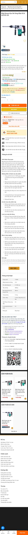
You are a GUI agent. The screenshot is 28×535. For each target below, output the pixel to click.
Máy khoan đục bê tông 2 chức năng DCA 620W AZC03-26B (20, 392)
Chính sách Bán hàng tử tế (7, 462)
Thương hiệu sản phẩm (6, 502)
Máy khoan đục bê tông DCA (14, 7)
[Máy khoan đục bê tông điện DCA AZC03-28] (7, 414)
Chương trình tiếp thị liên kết (7, 450)
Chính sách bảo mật (5, 456)
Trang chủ (3, 7)
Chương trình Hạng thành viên (8, 482)
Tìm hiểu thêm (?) (5, 95)
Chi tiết (24, 71)
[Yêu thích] (18, 2)
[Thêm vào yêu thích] (24, 40)
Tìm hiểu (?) (11, 85)
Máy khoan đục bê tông (9, 59)
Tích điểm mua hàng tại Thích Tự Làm (10, 480)
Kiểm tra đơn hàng (5, 444)
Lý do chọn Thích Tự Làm (7, 448)
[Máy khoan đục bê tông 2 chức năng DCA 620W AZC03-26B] (20, 383)
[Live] (22, 2)
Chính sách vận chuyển (6, 458)
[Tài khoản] (25, 2)
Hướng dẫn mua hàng (6, 472)
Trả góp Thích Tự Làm (6, 446)
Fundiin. (13, 92)
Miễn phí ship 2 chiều (5, 460)
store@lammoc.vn (11, 328)
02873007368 (12, 133)
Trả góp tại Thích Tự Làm (7, 476)
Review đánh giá (4, 494)
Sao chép (5, 123)
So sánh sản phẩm (5, 498)
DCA (9, 60)
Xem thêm (13, 268)
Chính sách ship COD (6, 464)
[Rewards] (3, 528)
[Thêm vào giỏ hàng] (12, 399)
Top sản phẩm (4, 500)
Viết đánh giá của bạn (7, 57)
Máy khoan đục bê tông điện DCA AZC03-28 (6, 422)
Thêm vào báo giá (15, 113)
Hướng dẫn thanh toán (6, 474)
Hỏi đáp (2, 496)
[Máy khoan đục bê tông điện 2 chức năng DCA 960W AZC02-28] (7, 383)
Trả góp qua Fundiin (5, 478)
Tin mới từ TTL (4, 489)
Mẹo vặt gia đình (4, 491)
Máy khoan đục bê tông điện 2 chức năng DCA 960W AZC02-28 (6, 392)
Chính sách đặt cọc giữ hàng (7, 466)
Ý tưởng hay (3, 492)
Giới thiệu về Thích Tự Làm (7, 442)
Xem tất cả (14, 431)
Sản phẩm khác (7, 374)
